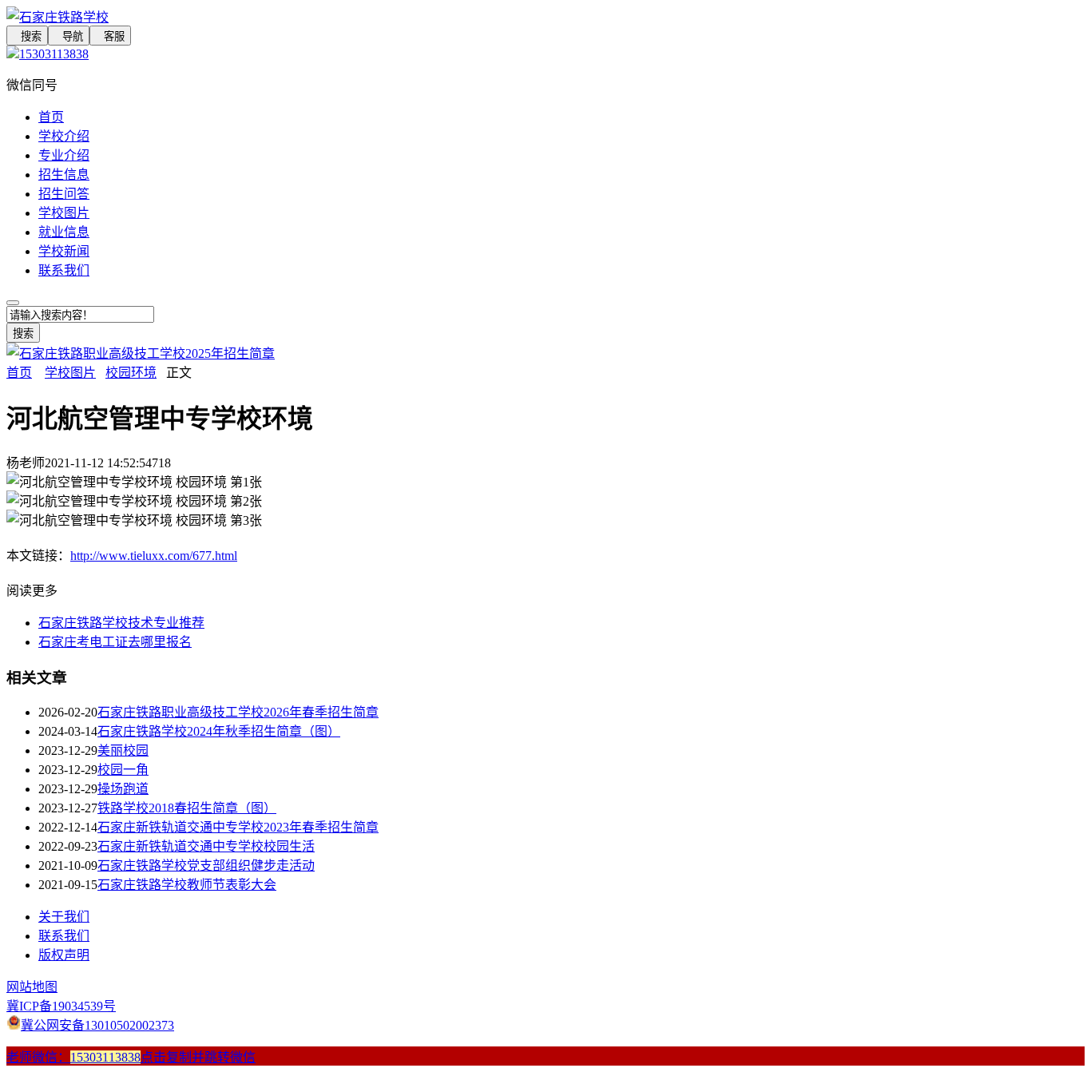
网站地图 (32, 987)
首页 (51, 117)
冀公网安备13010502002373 (97, 1025)
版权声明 (63, 955)
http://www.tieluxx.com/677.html (153, 555)
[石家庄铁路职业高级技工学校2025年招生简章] (140, 353)
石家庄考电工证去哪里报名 (115, 642)
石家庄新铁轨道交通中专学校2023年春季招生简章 (238, 827)
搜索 (27, 36)
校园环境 (131, 372)
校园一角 (123, 769)
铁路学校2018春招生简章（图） (186, 808)
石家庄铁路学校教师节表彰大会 (186, 884)
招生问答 (63, 194)
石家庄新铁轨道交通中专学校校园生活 (206, 846)
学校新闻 (63, 251)
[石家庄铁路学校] (415, 16)
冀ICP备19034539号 (61, 1006)
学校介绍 (63, 136)
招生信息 (63, 174)
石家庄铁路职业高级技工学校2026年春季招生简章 (238, 712)
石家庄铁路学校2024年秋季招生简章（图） (218, 731)
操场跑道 (123, 789)
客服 (110, 36)
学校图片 (63, 213)
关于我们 (63, 916)
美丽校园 (123, 750)
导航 (68, 36)
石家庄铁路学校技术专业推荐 (121, 622)
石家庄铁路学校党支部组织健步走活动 (206, 865)
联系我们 (63, 270)
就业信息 (63, 232)
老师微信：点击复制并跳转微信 (131, 1057)
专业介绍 (63, 155)
